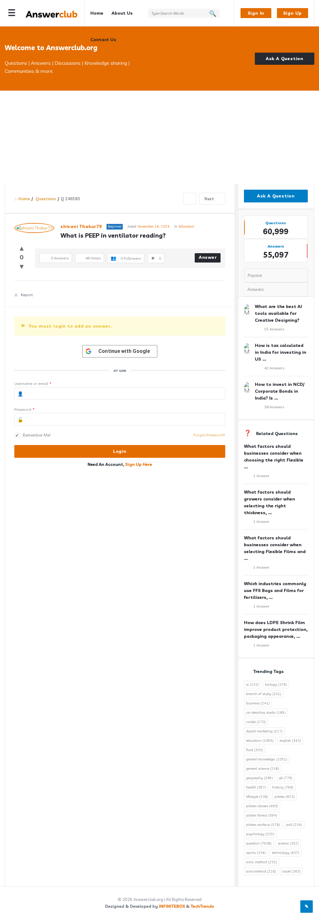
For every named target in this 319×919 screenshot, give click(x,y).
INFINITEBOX (172, 906)
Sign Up (292, 13)
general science (262, 768)
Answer (208, 257)
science (288, 843)
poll (294, 824)
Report (27, 294)
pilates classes (262, 806)
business (258, 703)
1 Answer (261, 475)
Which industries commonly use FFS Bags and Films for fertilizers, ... (275, 590)
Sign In (256, 13)
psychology (260, 834)
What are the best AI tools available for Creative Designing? (278, 313)
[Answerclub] (55, 13)
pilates (284, 796)
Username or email (32, 383)
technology (285, 852)
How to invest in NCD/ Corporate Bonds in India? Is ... (279, 391)
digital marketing (264, 731)
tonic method (261, 862)
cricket (256, 722)
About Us (122, 13)
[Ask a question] (306, 906)
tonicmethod (261, 871)
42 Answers (274, 368)
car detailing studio (266, 712)
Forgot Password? (209, 435)
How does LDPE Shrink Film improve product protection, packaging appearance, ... (275, 629)
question (259, 843)
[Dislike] (22, 266)
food (254, 750)
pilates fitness (261, 815)
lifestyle (257, 796)
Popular (255, 275)
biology (276, 684)
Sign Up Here (138, 464)
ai (252, 684)
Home (96, 13)
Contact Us (103, 39)
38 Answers (274, 407)
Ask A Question (284, 58)
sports (256, 852)
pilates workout (263, 824)
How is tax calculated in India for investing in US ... (280, 352)
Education (186, 226)
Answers (255, 289)
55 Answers (274, 329)
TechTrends (202, 906)
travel (291, 871)
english (290, 740)
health (256, 787)
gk (286, 778)
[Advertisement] (159, 137)
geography (259, 778)
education (260, 740)
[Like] (22, 248)
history (282, 787)
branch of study (263, 694)
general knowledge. (266, 759)
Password (24, 409)
